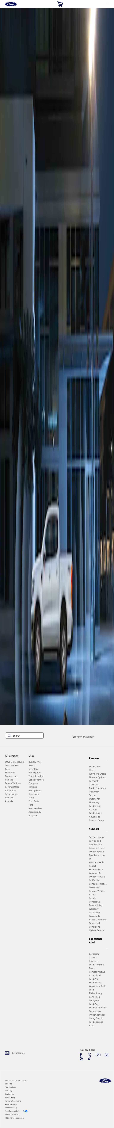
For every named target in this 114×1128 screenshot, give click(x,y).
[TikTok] (89, 1058)
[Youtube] (98, 1055)
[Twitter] (89, 1055)
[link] (8, 1084)
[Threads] (81, 1058)
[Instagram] (106, 1055)
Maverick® (89, 736)
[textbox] (24, 736)
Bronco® (77, 736)
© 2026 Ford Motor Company (16, 1080)
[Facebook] (81, 1055)
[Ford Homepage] (105, 1081)
